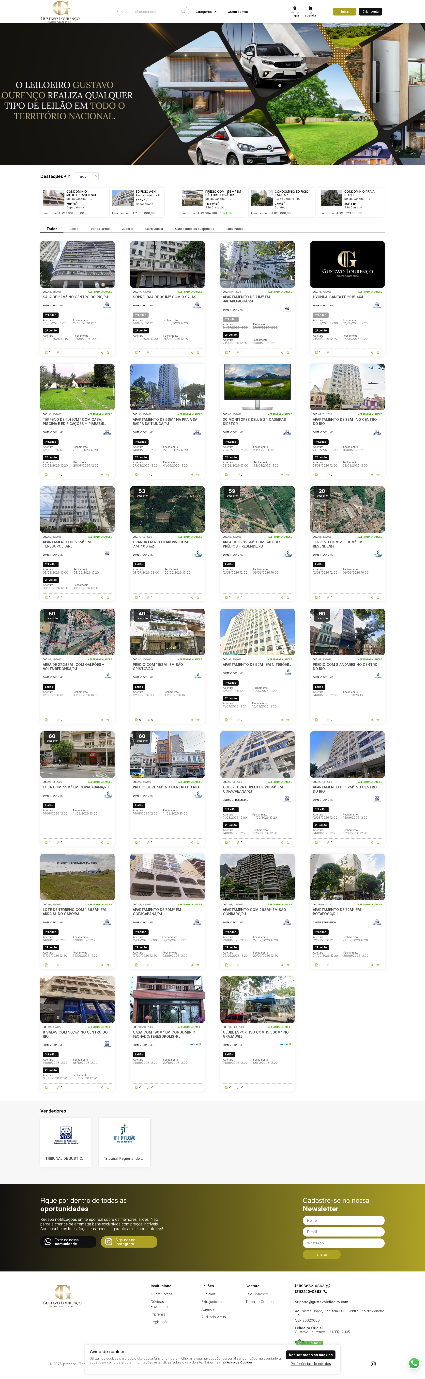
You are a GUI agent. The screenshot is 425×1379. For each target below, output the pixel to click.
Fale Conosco (256, 1294)
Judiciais (208, 1294)
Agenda (207, 1309)
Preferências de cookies (311, 1364)
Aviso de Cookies (240, 1362)
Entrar (344, 11)
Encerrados (235, 228)
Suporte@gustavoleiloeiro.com (321, 1302)
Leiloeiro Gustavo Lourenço (62, 1296)
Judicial (127, 228)
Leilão (74, 228)
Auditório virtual (214, 1317)
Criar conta (371, 11)
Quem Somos (238, 12)
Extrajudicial (154, 228)
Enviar (322, 1254)
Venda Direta (100, 228)
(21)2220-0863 (308, 1291)
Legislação (159, 1322)
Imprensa (158, 1314)
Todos (51, 229)
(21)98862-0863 (309, 1286)
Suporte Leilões (309, 1344)
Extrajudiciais (211, 1302)
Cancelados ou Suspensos (194, 228)
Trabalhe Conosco (260, 1302)
